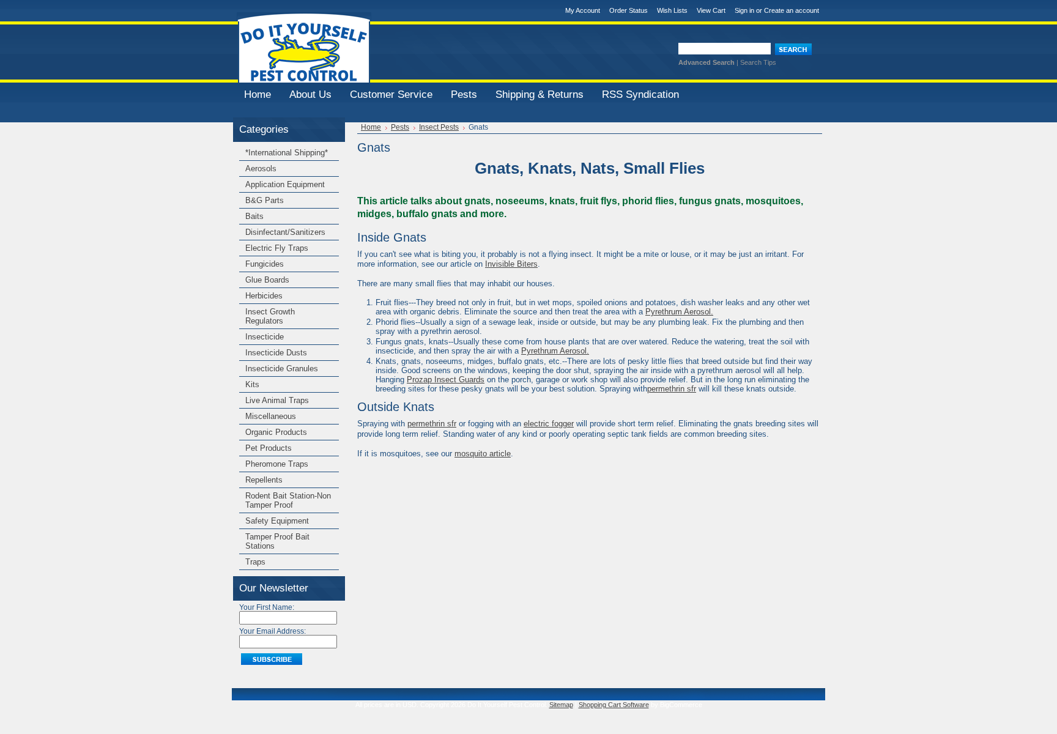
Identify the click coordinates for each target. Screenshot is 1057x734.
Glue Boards (267, 279)
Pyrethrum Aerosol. (679, 311)
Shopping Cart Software (614, 704)
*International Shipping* (286, 152)
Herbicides (264, 295)
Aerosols (260, 168)
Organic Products (276, 432)
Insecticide (264, 336)
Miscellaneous (270, 416)
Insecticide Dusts (276, 352)
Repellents (264, 479)
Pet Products (268, 448)
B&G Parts (264, 200)
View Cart (711, 10)
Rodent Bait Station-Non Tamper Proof (288, 500)
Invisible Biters (511, 264)
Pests (400, 127)
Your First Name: (266, 607)
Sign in (744, 10)
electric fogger (549, 423)
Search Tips (758, 62)
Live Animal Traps (277, 400)
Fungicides (264, 264)
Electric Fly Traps (276, 248)
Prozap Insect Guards (445, 379)
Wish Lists (672, 10)
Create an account (791, 10)
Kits (252, 384)
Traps (255, 561)
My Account (582, 10)
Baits (254, 216)
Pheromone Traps (276, 464)
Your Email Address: (272, 631)
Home (371, 127)
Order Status (628, 10)
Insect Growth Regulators (270, 316)
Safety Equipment (277, 520)
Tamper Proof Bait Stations (277, 541)
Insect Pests (439, 127)
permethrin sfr (671, 388)
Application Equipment (285, 184)
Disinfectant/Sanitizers (285, 232)
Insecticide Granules (281, 368)
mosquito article (482, 453)
